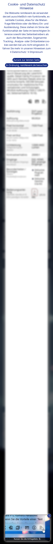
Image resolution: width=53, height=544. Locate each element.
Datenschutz (19, 52)
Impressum (36, 52)
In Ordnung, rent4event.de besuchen (26, 65)
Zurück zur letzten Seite (26, 60)
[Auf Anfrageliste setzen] (44, 101)
